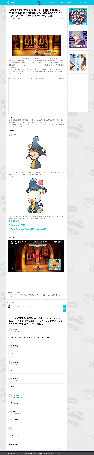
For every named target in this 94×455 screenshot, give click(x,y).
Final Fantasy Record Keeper (44, 294)
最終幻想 (57, 296)
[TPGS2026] (39, 2)
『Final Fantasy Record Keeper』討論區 (27, 229)
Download (28, 294)
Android (12, 294)
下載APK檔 (13, 221)
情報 (53, 296)
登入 (86, 2)
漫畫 (58, 2)
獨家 (51, 2)
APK (16, 294)
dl (24, 294)
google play (56, 294)
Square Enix (17, 296)
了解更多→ (59, 453)
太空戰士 (48, 296)
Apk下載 (21, 294)
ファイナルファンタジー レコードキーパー (31, 296)
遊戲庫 (63, 2)
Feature (34, 294)
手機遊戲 (12, 292)
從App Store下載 (16, 225)
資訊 (45, 2)
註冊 (80, 2)
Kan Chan (16, 395)
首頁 (33, 2)
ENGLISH (69, 2)
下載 (44, 296)
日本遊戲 (18, 292)
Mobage (10, 296)
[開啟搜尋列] (75, 2)
